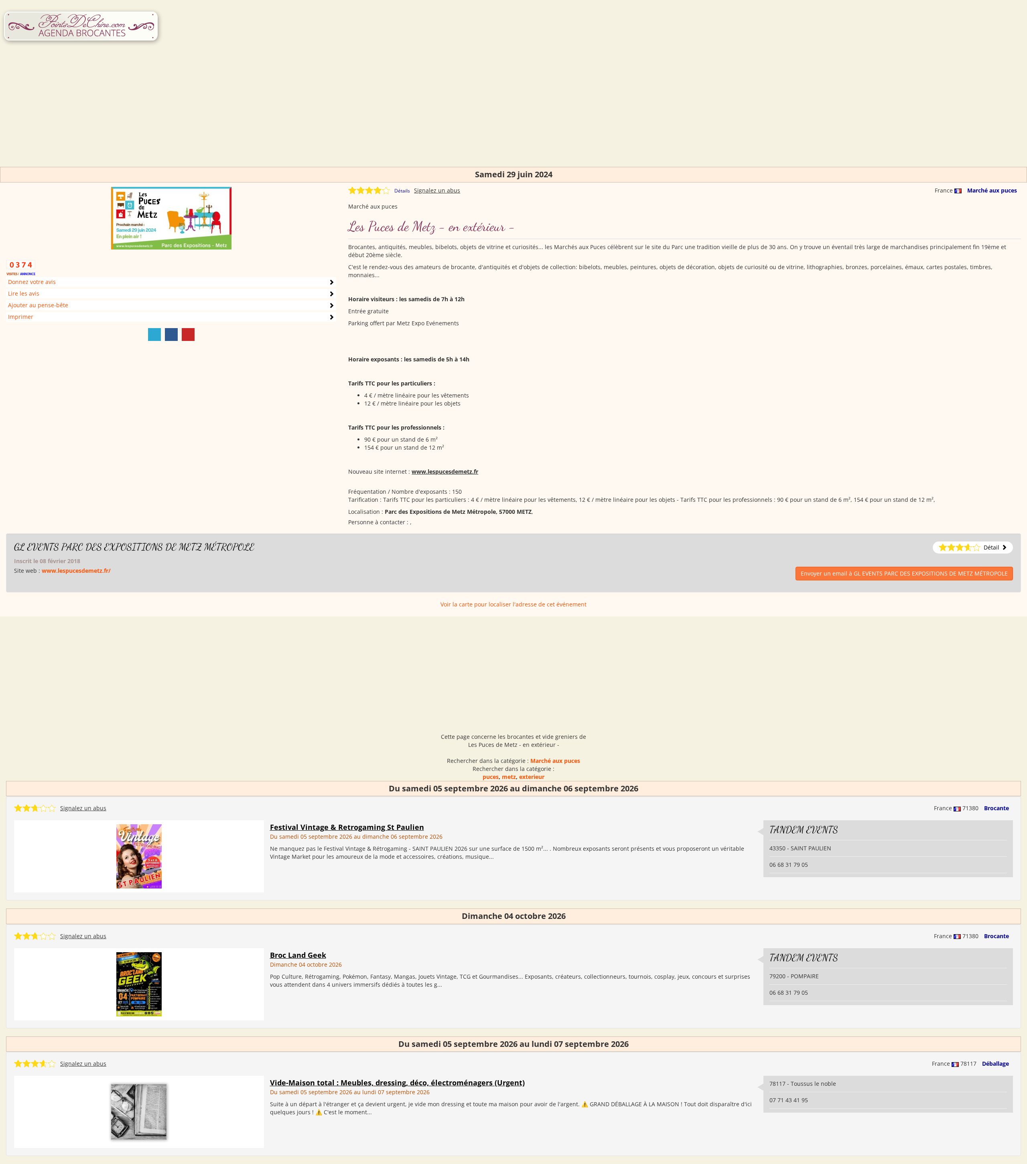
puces (491, 777)
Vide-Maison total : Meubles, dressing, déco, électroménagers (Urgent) (397, 1082)
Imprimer (20, 316)
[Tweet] (154, 334)
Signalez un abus (437, 190)
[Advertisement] (513, 111)
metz (509, 777)
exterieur (531, 777)
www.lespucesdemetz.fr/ (76, 570)
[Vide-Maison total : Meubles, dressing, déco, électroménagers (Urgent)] (139, 1111)
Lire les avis (23, 293)
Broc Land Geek (298, 955)
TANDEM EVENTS (803, 829)
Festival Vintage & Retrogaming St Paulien (347, 827)
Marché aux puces (992, 190)
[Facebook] (171, 334)
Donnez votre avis (32, 282)
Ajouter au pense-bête (38, 305)
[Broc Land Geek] (139, 984)
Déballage (995, 1063)
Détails (402, 190)
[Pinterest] (188, 334)
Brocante (996, 808)
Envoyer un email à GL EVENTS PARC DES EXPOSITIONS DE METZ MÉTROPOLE (904, 573)
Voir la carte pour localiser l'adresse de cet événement (513, 604)
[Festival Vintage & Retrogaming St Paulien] (139, 856)
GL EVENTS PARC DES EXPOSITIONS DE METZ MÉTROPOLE (134, 547)
